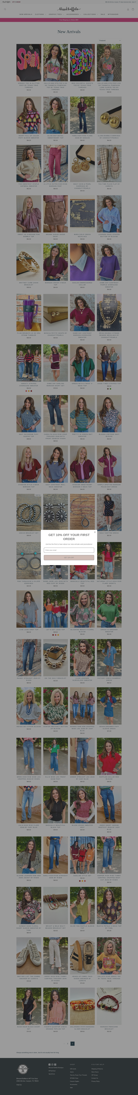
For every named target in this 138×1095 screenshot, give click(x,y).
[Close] (95, 532)
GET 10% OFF (69, 557)
